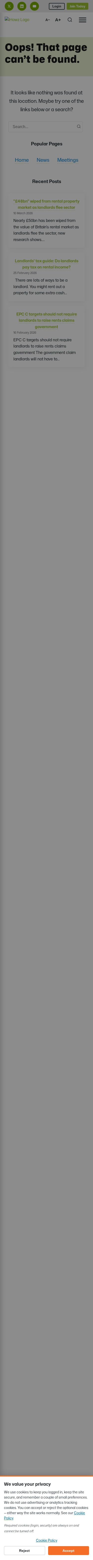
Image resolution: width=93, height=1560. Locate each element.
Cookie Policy (46, 1540)
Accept (68, 1551)
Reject (24, 1551)
